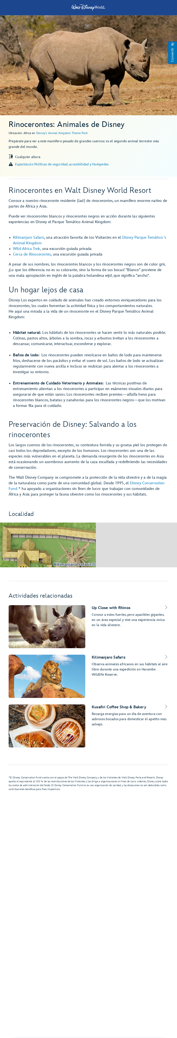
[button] (172, 53)
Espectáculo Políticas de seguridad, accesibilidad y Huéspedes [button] (62, 164)
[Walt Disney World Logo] (88, 7)
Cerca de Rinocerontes (32, 254)
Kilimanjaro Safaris (28, 237)
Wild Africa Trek (26, 248)
